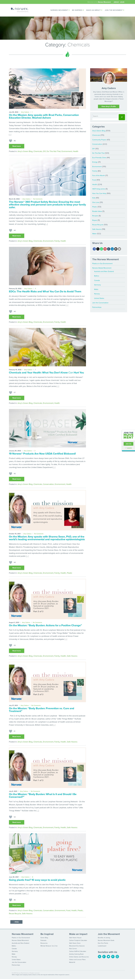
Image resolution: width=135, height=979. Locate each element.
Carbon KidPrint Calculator (77, 951)
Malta (96, 289)
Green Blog (44, 938)
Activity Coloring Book (76, 954)
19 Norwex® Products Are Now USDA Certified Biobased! (42, 453)
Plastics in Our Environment (102, 264)
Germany (97, 285)
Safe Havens (72, 656)
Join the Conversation (100, 303)
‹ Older (16, 922)
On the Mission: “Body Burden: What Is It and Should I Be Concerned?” (42, 796)
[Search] (122, 117)
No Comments (38, 199)
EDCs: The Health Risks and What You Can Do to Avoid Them (45, 291)
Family (57, 241)
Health (75, 151)
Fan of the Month (98, 175)
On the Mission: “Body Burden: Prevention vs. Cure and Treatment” (41, 710)
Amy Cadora (25, 112)
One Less (95, 202)
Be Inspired (77, 10)
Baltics (96, 276)
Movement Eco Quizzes (77, 946)
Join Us (116, 2)
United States (99, 298)
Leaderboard (102, 946)
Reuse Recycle (15, 913)
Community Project (99, 140)
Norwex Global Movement (101, 268)
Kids (93, 198)
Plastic (69, 573)
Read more (16, 146)
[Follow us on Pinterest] (113, 956)
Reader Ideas (97, 211)
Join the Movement (114, 10)
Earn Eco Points (103, 943)
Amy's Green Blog (25, 151)
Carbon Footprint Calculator (78, 940)
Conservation (48, 484)
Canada (97, 280)
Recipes (95, 216)
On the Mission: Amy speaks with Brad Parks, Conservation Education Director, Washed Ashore (44, 116)
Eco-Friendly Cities (99, 158)
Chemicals (37, 151)
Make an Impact (93, 10)
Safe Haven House (75, 938)
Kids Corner (73, 949)
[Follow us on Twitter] (108, 956)
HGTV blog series (98, 189)
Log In (122, 2)
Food (68, 910)
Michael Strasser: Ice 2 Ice (48, 946)
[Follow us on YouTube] (117, 956)
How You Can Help (99, 193)
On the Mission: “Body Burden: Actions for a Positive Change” (45, 625)
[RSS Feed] (99, 956)
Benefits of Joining (104, 938)
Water (94, 234)
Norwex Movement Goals (106, 940)
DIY (44, 151)
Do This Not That (54, 151)
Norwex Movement (59, 10)
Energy (94, 162)
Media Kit (72, 962)
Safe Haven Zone (74, 943)
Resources (44, 943)
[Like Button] (10, 140)
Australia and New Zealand (104, 271)
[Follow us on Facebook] (104, 956)
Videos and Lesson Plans (77, 959)
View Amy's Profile (108, 106)
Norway (97, 294)
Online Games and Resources (79, 957)
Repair (94, 220)
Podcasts (43, 940)
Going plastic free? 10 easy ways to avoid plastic (37, 879)
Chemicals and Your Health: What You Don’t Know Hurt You (46, 372)
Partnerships (96, 307)
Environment (66, 151)
